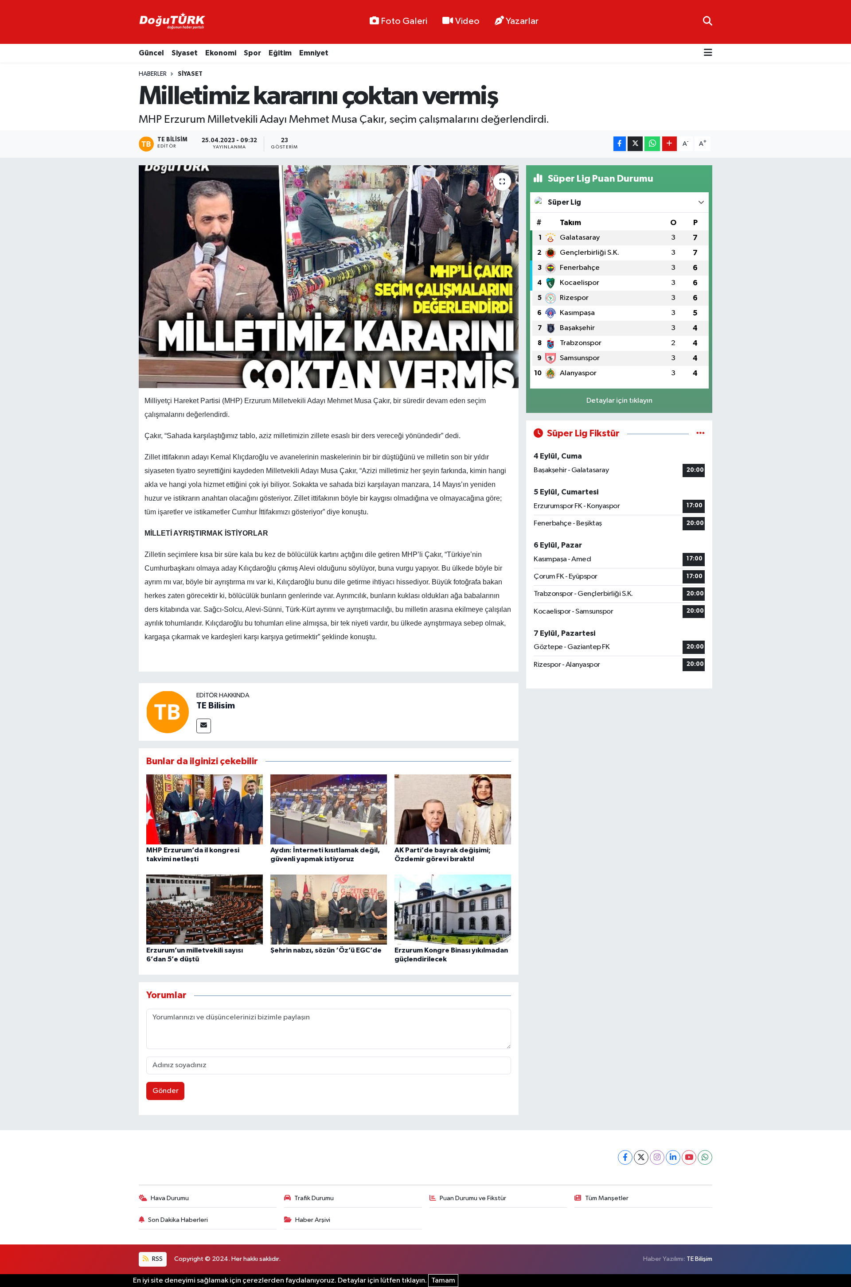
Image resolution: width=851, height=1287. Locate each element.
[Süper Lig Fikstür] (700, 433)
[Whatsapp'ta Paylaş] (652, 143)
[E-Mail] (203, 726)
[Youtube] (689, 1157)
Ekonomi (220, 53)
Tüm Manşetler (606, 1198)
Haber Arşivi (312, 1220)
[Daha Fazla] (669, 143)
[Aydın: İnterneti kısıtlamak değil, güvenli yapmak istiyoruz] (328, 809)
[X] (641, 1157)
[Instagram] (657, 1157)
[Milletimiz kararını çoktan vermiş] (329, 276)
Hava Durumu (170, 1198)
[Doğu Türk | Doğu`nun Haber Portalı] (172, 22)
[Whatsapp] (705, 1157)
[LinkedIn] (673, 1157)
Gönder (165, 1091)
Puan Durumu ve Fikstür (473, 1198)
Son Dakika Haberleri (178, 1220)
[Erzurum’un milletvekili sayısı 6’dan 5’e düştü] (204, 909)
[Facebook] (625, 1157)
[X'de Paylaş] (635, 143)
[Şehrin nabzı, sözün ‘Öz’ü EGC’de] (328, 909)
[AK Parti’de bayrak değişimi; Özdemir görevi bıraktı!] (452, 809)
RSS (157, 1259)
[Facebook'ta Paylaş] (619, 143)
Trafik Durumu (314, 1198)
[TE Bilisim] (167, 711)
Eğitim (280, 53)
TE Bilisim (215, 705)
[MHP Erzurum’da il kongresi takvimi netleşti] (204, 809)
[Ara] (707, 22)
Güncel (151, 53)
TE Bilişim (699, 1259)
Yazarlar (522, 21)
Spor (252, 53)
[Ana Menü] (708, 53)
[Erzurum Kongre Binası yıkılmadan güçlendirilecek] (452, 909)
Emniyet (313, 53)
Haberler (153, 74)
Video (467, 21)
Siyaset (185, 53)
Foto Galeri (404, 21)
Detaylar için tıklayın (619, 400)
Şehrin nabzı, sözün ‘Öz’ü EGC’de (326, 950)
